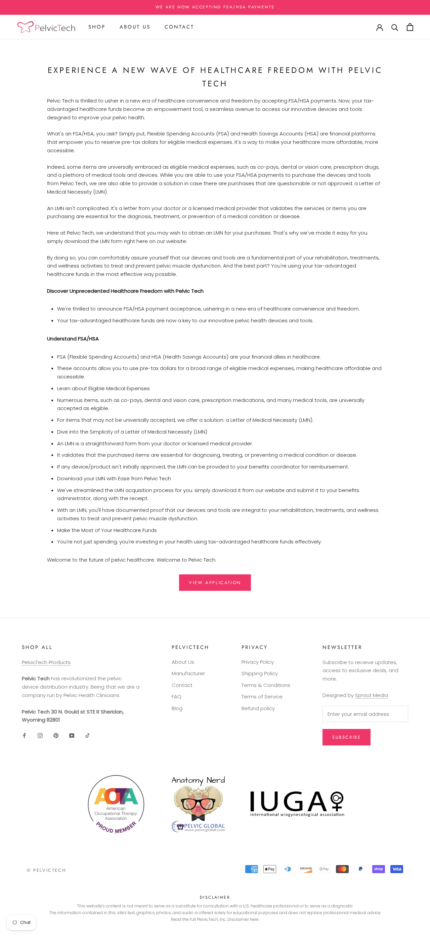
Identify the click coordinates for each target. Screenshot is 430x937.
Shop (96, 27)
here (254, 919)
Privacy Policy (258, 661)
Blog (177, 708)
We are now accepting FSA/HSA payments (215, 7)
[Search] (394, 27)
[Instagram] (40, 735)
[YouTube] (71, 735)
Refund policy (258, 708)
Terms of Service (262, 696)
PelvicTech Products (46, 662)
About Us (135, 27)
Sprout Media (371, 695)
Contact (179, 27)
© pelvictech (46, 870)
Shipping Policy (260, 673)
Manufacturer (188, 673)
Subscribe (346, 737)
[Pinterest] (55, 735)
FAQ (176, 696)
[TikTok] (87, 735)
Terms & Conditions (266, 685)
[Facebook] (24, 735)
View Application (215, 582)
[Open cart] (410, 27)
